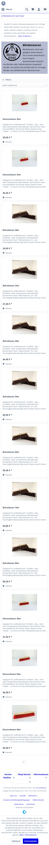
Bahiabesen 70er (11, 507)
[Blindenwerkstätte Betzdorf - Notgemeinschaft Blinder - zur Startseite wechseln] (3, 3)
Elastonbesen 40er (12, 618)
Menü (9, 9)
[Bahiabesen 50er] (24, 380)
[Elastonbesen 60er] (24, 713)
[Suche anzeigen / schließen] (26, 9)
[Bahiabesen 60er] (24, 436)
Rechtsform (32, 796)
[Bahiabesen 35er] (24, 269)
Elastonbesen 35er (12, 174)
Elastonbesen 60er (12, 729)
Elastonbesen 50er (12, 674)
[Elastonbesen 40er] (24, 602)
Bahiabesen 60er (11, 452)
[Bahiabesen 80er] (24, 547)
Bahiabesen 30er (11, 230)
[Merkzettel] (32, 9)
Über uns (13, 796)
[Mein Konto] (38, 9)
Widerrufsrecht (38, 800)
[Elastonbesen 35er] (24, 158)
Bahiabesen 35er (11, 285)
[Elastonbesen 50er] (24, 658)
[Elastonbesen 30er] (24, 103)
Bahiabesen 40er (11, 341)
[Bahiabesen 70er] (24, 491)
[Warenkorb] (44, 9)
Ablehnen (16, 841)
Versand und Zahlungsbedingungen (16, 800)
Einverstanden (30, 841)
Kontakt (23, 796)
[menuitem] (6, 9)
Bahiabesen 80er (11, 563)
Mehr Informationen (28, 835)
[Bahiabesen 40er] (24, 325)
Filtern (8, 79)
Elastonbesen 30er (12, 119)
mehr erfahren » (25, 36)
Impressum (30, 804)
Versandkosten (41, 788)
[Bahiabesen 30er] (24, 214)
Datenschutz (19, 804)
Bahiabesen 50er (11, 396)
